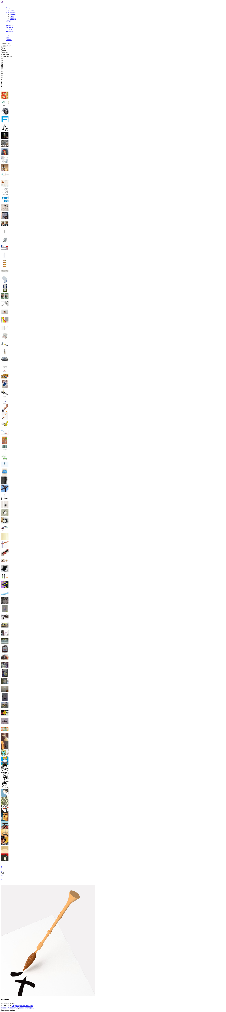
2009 (12, 17)
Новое (8, 8)
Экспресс (9, 27)
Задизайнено (11, 12)
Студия (8, 21)
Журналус (10, 31)
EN (2, 2)
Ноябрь (13, 19)
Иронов (9, 29)
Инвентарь (10, 10)
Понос (13, 14)
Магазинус (10, 25)
